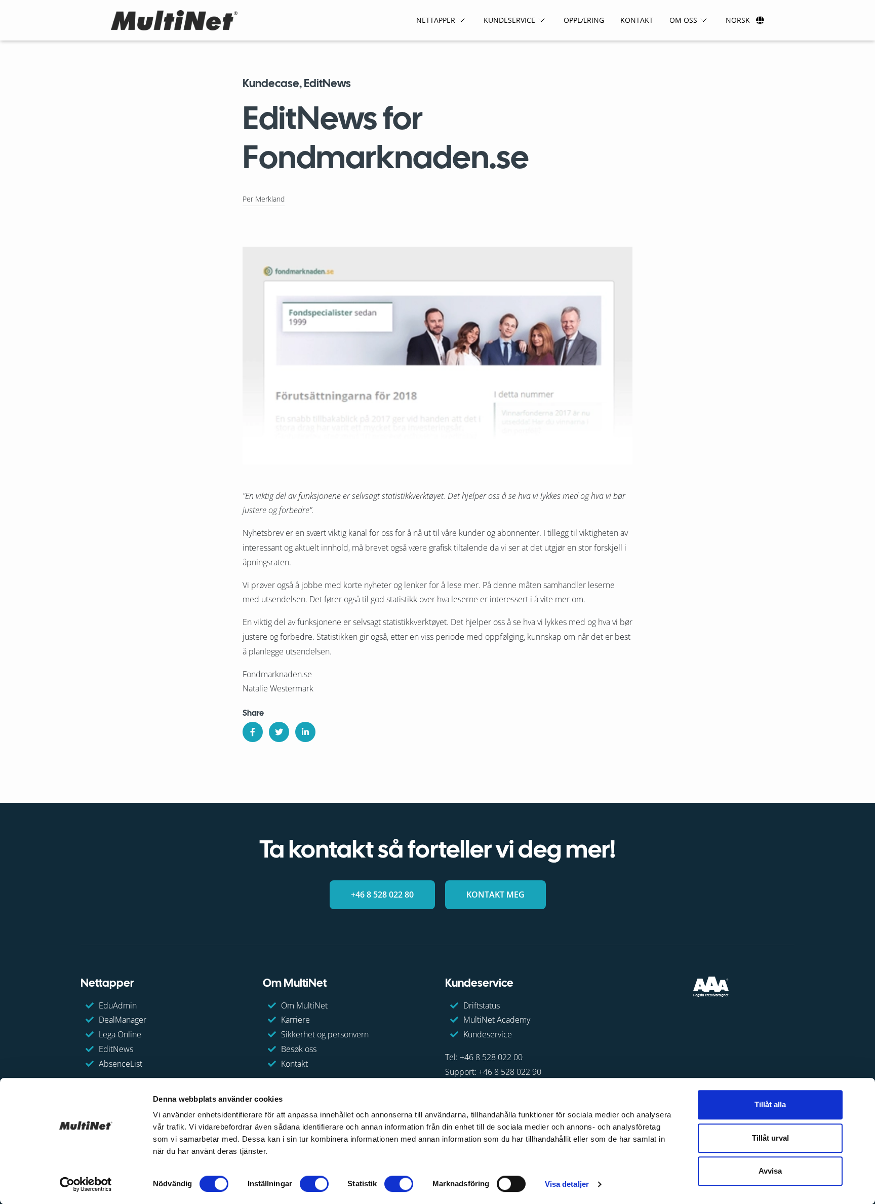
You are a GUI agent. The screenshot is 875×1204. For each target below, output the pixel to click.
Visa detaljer (567, 1184)
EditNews (116, 1049)
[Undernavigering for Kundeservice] (541, 20)
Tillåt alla (770, 1104)
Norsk (738, 20)
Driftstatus (481, 1005)
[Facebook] (253, 732)
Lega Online (120, 1034)
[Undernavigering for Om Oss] (703, 20)
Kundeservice (487, 1034)
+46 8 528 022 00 (491, 1057)
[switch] (314, 1184)
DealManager (122, 1019)
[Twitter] (279, 732)
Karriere (295, 1019)
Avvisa (770, 1171)
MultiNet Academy (496, 1019)
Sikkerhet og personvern (325, 1034)
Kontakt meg (495, 894)
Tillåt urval (770, 1138)
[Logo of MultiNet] (174, 20)
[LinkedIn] (305, 732)
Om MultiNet (304, 1005)
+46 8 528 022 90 (510, 1071)
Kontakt (294, 1063)
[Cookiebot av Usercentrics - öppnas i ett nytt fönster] (86, 1184)
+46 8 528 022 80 (382, 894)
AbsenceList (120, 1063)
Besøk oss (298, 1049)
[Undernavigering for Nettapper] (461, 20)
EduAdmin (118, 1005)
